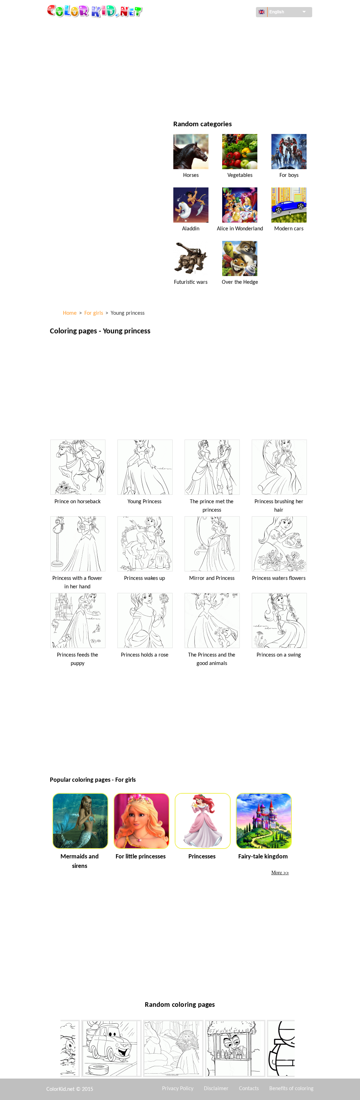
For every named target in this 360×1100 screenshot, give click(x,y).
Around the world (225, 28)
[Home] (95, 11)
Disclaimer (216, 1089)
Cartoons (77, 56)
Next (299, 1049)
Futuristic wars (190, 282)
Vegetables (239, 175)
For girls (213, 56)
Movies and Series (87, 100)
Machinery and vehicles (94, 28)
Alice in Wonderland (240, 229)
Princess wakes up (144, 578)
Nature (211, 100)
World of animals (224, 42)
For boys (213, 71)
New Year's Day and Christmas (238, 85)
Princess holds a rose (144, 655)
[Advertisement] (179, 389)
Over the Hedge (240, 282)
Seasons (75, 71)
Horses (191, 175)
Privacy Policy (177, 1089)
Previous (55, 1049)
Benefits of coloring (291, 1089)
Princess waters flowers (279, 578)
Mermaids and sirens (79, 861)
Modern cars (288, 229)
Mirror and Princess (211, 578)
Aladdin (190, 229)
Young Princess (144, 502)
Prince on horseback (77, 502)
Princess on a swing (279, 655)
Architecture (81, 42)
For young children (89, 85)
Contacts (249, 1089)
